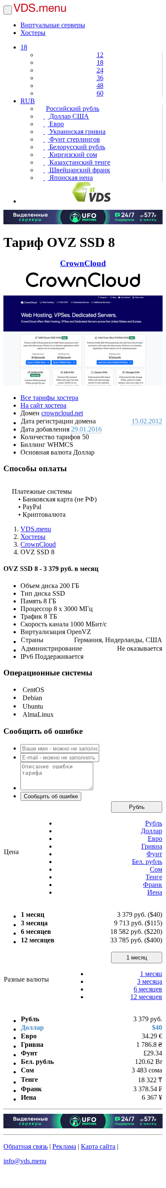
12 (100, 54)
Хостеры (33, 32)
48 (100, 85)
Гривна (151, 846)
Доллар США (68, 116)
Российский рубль (72, 108)
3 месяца (149, 981)
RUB (27, 100)
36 (100, 77)
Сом (156, 869)
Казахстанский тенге (79, 162)
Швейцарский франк (79, 170)
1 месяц (136, 957)
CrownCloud (83, 263)
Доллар (151, 830)
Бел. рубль (147, 861)
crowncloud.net (62, 413)
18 (23, 47)
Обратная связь (25, 1146)
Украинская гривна (77, 131)
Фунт (154, 854)
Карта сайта (98, 1146)
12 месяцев (146, 996)
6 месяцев (148, 989)
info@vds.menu (24, 1161)
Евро (56, 123)
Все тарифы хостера (49, 397)
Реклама (64, 1146)
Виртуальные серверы (52, 25)
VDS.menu (35, 529)
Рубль (137, 807)
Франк (152, 884)
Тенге (154, 877)
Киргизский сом (72, 154)
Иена (154, 892)
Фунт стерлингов (74, 139)
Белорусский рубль (76, 147)
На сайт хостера (43, 405)
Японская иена (70, 177)
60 (100, 93)
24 (100, 70)
